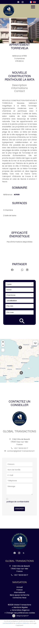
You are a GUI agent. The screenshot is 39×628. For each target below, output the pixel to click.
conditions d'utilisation (23, 623)
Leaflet (36, 381)
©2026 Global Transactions (19, 604)
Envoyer (19, 509)
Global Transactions (19, 431)
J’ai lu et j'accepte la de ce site (19, 502)
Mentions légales (20, 607)
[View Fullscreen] (3, 350)
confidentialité (7, 623)
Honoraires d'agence (20, 610)
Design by (22, 616)
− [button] (3, 345)
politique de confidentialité (17, 501)
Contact (19, 91)
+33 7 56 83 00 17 (21, 448)
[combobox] (19, 284)
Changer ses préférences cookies (20, 613)
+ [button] (3, 342)
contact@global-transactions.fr (21, 451)
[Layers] (35, 342)
